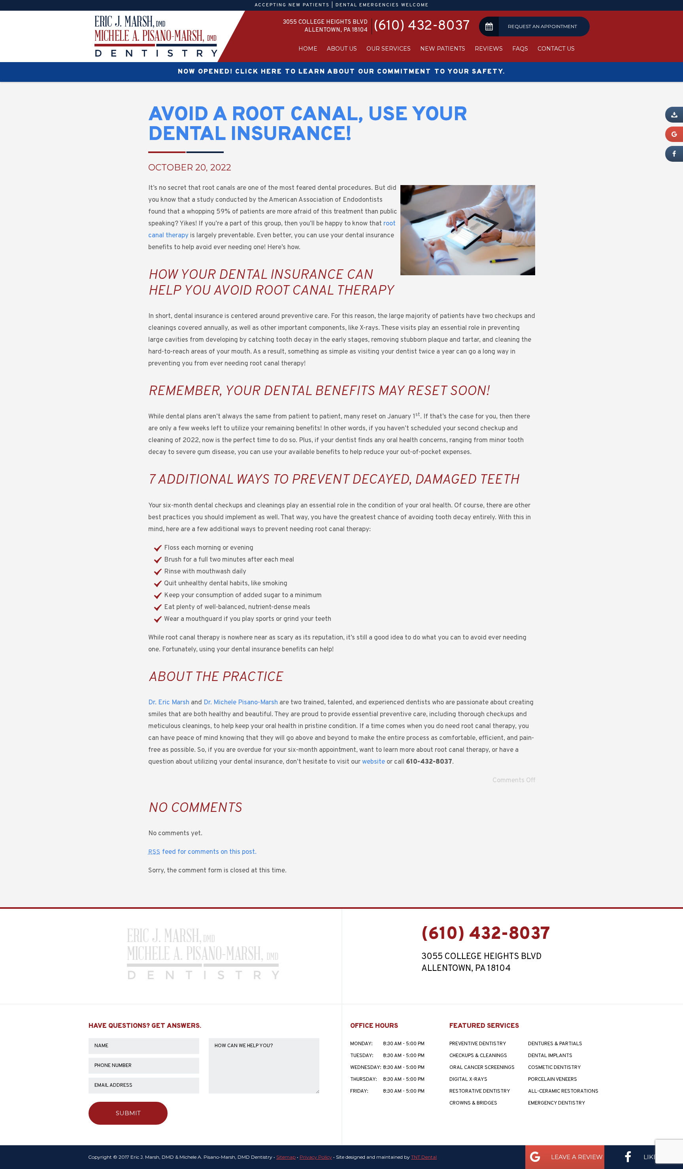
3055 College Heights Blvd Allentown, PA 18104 (325, 26)
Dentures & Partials (555, 1044)
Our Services (388, 48)
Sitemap (286, 1157)
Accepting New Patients (292, 5)
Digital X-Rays (468, 1079)
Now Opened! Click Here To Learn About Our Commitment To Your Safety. (341, 72)
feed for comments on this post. (202, 852)
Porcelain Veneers (552, 1079)
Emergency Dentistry (556, 1103)
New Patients (442, 48)
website (373, 762)
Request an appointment (542, 26)
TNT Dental (424, 1157)
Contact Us (556, 48)
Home (307, 48)
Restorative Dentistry (479, 1091)
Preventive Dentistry (477, 1044)
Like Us (655, 1157)
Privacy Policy (316, 1157)
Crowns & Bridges (473, 1103)
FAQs (520, 48)
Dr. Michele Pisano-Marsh (241, 702)
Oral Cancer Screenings (482, 1068)
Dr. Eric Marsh (168, 702)
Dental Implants (550, 1056)
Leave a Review (576, 1157)
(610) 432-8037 (422, 26)
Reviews (489, 48)
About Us (342, 48)
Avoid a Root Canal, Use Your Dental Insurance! (307, 125)
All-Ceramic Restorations (563, 1091)
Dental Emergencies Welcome (382, 5)
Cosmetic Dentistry (554, 1068)
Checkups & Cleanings (478, 1056)
